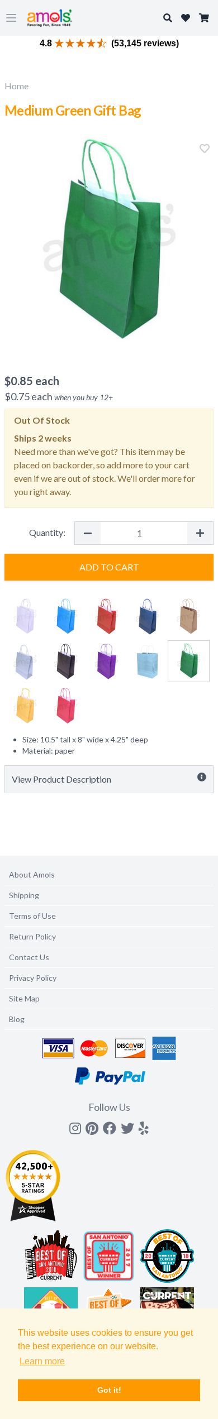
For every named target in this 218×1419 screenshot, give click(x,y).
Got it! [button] (109, 1390)
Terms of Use (32, 916)
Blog (17, 1019)
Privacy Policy (32, 977)
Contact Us (29, 957)
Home (16, 85)
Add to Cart (109, 567)
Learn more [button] (42, 1361)
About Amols (32, 874)
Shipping (24, 895)
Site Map (24, 998)
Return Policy (32, 936)
